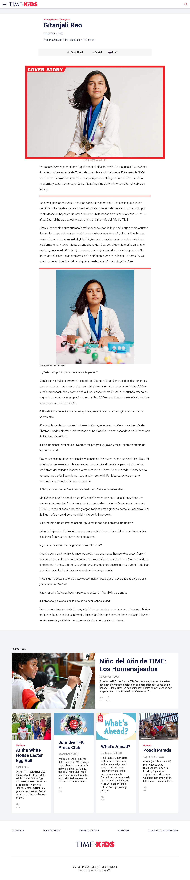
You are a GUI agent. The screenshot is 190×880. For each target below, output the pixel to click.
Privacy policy (51, 830)
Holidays (20, 745)
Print (114, 52)
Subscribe (123, 830)
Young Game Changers (57, 19)
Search (185, 4)
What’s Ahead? (115, 746)
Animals (147, 745)
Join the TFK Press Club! (71, 745)
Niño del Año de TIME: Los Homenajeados (132, 665)
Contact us (18, 830)
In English (97, 52)
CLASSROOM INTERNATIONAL (163, 830)
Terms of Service (89, 830)
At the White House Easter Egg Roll (29, 755)
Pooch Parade (157, 750)
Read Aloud (77, 52)
